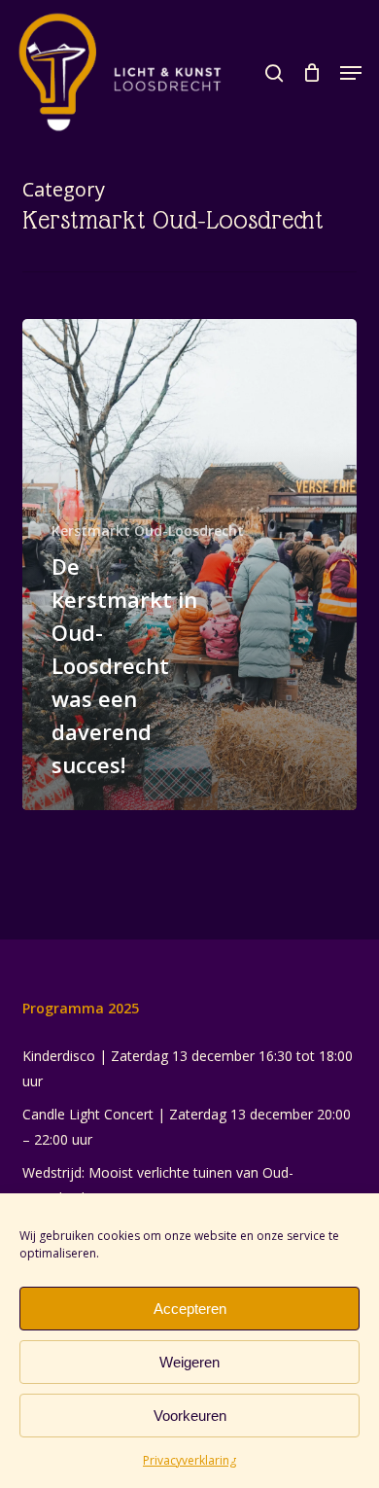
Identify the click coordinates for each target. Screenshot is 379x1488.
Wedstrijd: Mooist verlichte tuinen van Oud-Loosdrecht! (157, 1185)
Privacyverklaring (189, 1460)
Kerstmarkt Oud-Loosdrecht (148, 530)
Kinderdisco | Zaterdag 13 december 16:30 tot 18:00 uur (187, 1068)
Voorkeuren (190, 1415)
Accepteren (190, 1308)
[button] (351, 73)
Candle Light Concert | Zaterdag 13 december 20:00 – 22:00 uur (186, 1127)
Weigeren (189, 1362)
